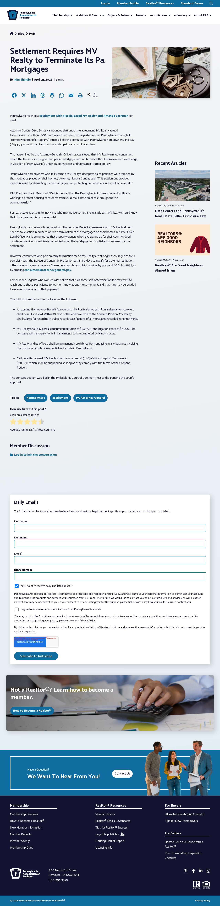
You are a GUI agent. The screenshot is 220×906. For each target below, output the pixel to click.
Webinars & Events (88, 15)
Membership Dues (21, 847)
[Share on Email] (71, 95)
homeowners (36, 397)
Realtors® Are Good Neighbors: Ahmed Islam (179, 268)
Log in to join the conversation (35, 454)
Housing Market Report (109, 841)
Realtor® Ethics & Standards (112, 821)
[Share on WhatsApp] (61, 95)
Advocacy (180, 15)
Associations (158, 15)
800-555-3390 (58, 880)
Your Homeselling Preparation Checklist (183, 856)
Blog (21, 33)
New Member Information (26, 827)
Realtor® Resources (160, 3)
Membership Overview (24, 814)
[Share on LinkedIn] (33, 95)
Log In (105, 3)
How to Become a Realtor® (32, 710)
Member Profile (128, 3)
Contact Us (122, 773)
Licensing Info (104, 847)
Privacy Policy (202, 901)
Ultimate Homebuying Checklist (185, 814)
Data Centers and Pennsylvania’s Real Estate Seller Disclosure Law (180, 213)
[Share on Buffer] (52, 95)
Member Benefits (20, 834)
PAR (32, 33)
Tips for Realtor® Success (111, 827)
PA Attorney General (90, 397)
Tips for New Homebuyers (181, 821)
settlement (60, 397)
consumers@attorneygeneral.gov (47, 270)
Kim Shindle (22, 79)
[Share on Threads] (42, 95)
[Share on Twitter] (23, 95)
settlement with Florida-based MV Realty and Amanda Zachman (83, 115)
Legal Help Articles (107, 834)
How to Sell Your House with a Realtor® (184, 844)
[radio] (13, 422)
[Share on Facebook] (14, 95)
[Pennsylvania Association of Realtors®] (21, 15)
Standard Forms (192, 3)
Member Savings (20, 841)
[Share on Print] (80, 95)
